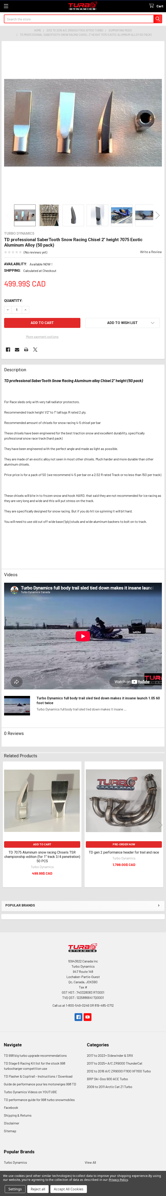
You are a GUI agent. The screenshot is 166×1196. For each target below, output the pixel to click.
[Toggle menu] (6, 6)
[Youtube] (87, 1017)
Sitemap (10, 1131)
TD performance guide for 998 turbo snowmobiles (39, 1100)
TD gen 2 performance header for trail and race (124, 852)
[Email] (17, 349)
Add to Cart (42, 844)
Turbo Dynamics (15, 1162)
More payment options (42, 336)
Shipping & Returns (18, 1115)
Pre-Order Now (124, 844)
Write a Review (151, 252)
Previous (8, 215)
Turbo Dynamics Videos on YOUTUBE (30, 1092)
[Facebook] (8, 349)
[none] (83, 123)
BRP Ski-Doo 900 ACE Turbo (107, 1079)
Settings (15, 1189)
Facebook (11, 1107)
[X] (35, 349)
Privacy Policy (118, 1180)
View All (90, 1162)
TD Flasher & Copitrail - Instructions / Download (38, 1076)
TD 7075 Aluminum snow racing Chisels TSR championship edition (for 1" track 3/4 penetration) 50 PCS (42, 856)
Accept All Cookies (68, 1189)
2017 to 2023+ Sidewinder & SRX (110, 1055)
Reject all (38, 1189)
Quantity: (13, 301)
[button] (122, 323)
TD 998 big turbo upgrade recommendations (35, 1055)
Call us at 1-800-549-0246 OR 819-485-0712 (83, 1005)
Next (157, 215)
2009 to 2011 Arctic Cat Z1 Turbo (109, 1087)
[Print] (26, 349)
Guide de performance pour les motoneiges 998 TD (40, 1084)
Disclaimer (11, 1123)
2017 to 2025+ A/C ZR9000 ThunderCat (114, 1063)
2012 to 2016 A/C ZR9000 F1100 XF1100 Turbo (119, 1071)
